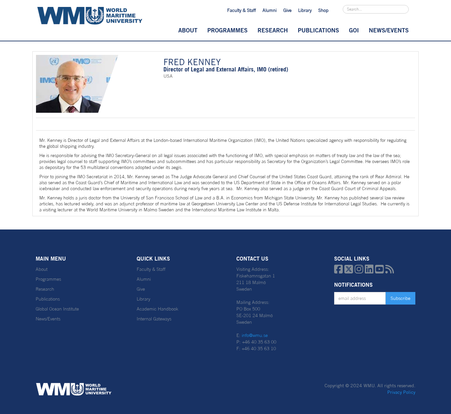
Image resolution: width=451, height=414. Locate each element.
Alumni (269, 10)
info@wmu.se (255, 335)
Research (273, 30)
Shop (323, 10)
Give (287, 10)
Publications (318, 30)
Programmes (227, 30)
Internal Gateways (154, 318)
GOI (354, 30)
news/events (389, 30)
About (187, 30)
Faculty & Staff (241, 10)
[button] (187, 30)
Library (305, 10)
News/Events (48, 318)
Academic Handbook (157, 308)
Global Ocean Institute (57, 308)
